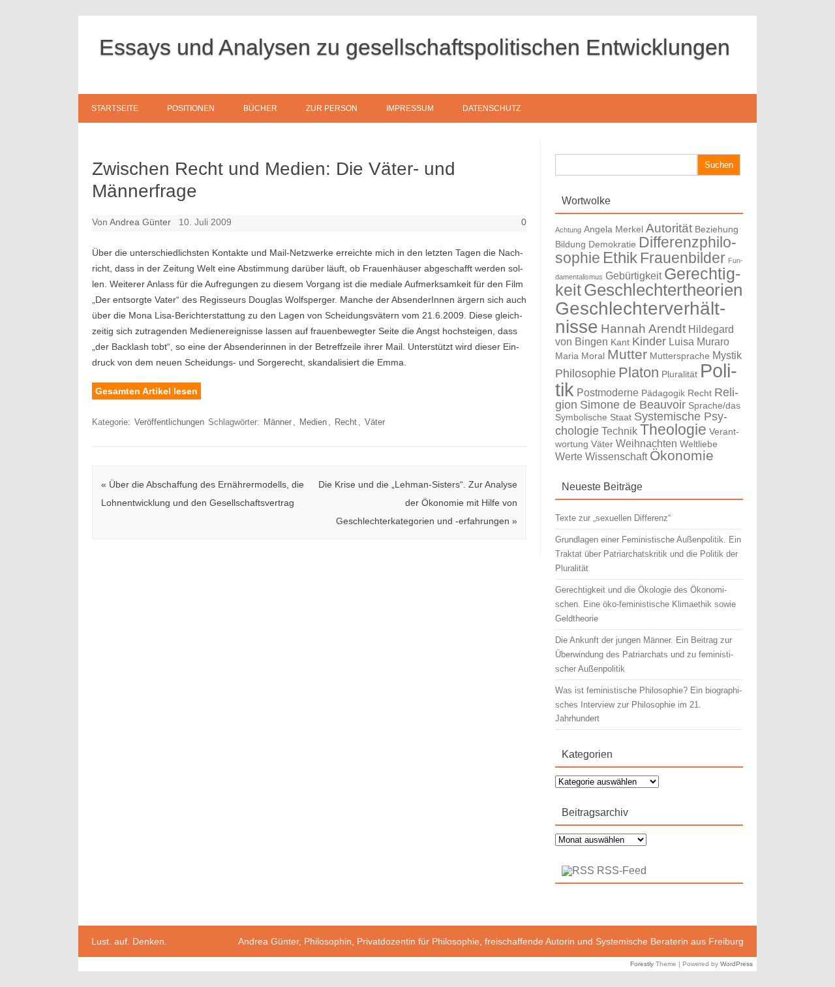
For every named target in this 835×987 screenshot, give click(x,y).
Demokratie (612, 244)
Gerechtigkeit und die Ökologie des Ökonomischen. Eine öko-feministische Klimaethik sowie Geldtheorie (645, 604)
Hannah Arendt (643, 329)
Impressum (410, 108)
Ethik (620, 257)
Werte (569, 456)
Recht (346, 422)
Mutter (627, 354)
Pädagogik (663, 393)
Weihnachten (646, 443)
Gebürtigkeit (633, 275)
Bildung (570, 244)
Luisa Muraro (699, 341)
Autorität (669, 228)
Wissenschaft (616, 456)
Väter (375, 422)
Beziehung (716, 229)
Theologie (673, 429)
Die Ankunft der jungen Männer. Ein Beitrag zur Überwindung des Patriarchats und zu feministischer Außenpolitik (644, 654)
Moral (593, 356)
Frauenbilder (682, 257)
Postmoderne (608, 392)
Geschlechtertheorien (663, 290)
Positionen (191, 108)
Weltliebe (699, 444)
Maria (567, 356)
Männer (278, 422)
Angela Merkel (613, 229)
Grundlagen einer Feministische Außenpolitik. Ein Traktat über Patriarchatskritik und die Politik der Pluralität (648, 554)
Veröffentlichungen (169, 422)
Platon (638, 372)
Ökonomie (682, 455)
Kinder (649, 341)
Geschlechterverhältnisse (640, 317)
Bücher (260, 108)
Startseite (114, 108)
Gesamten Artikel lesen (146, 391)
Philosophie (585, 373)
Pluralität (679, 374)
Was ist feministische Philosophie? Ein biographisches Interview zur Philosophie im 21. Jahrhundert (648, 704)
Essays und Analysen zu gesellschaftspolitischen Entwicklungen (414, 47)
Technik (619, 431)
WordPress (736, 963)
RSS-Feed (621, 870)
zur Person (331, 108)
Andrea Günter (140, 222)
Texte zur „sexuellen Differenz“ (613, 518)
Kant (620, 342)
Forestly (642, 963)
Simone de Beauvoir (633, 404)
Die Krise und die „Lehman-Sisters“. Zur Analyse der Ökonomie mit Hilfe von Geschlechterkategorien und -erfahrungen (417, 502)
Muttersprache (680, 356)
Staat (620, 417)
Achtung (568, 230)
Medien (313, 422)
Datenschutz (492, 108)
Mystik (727, 355)
